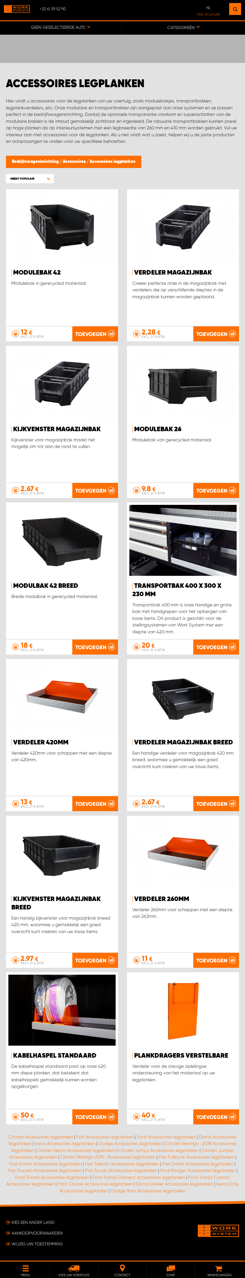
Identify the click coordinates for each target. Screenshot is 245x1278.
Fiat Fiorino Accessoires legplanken (46, 1164)
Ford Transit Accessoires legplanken (52, 1177)
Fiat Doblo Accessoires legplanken (197, 1164)
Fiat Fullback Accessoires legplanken (196, 1157)
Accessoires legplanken (112, 162)
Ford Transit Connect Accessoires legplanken (138, 1177)
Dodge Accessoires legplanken (130, 1143)
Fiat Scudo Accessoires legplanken (121, 1170)
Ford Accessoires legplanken (166, 1137)
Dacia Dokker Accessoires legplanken (174, 1184)
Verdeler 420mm (40, 742)
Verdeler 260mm (161, 899)
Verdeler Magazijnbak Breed (183, 742)
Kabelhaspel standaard (55, 1056)
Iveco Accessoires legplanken (65, 1143)
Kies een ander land (33, 1222)
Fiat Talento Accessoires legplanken (122, 1164)
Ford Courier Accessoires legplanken (95, 1184)
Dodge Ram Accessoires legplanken (148, 1191)
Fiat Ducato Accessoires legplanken (45, 1170)
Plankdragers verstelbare (181, 1056)
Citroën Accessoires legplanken (40, 1137)
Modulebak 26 (157, 429)
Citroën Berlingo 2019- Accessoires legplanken (107, 1157)
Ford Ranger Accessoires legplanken (197, 1170)
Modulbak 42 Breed (45, 586)
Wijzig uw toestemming (37, 1243)
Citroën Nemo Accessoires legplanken (76, 1150)
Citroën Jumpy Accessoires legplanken (158, 1150)
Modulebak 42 (37, 272)
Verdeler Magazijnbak (173, 272)
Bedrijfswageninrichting (36, 162)
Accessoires (75, 162)
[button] (30, 178)
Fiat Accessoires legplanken (105, 1137)
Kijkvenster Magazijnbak (57, 429)
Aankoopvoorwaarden (37, 1233)
